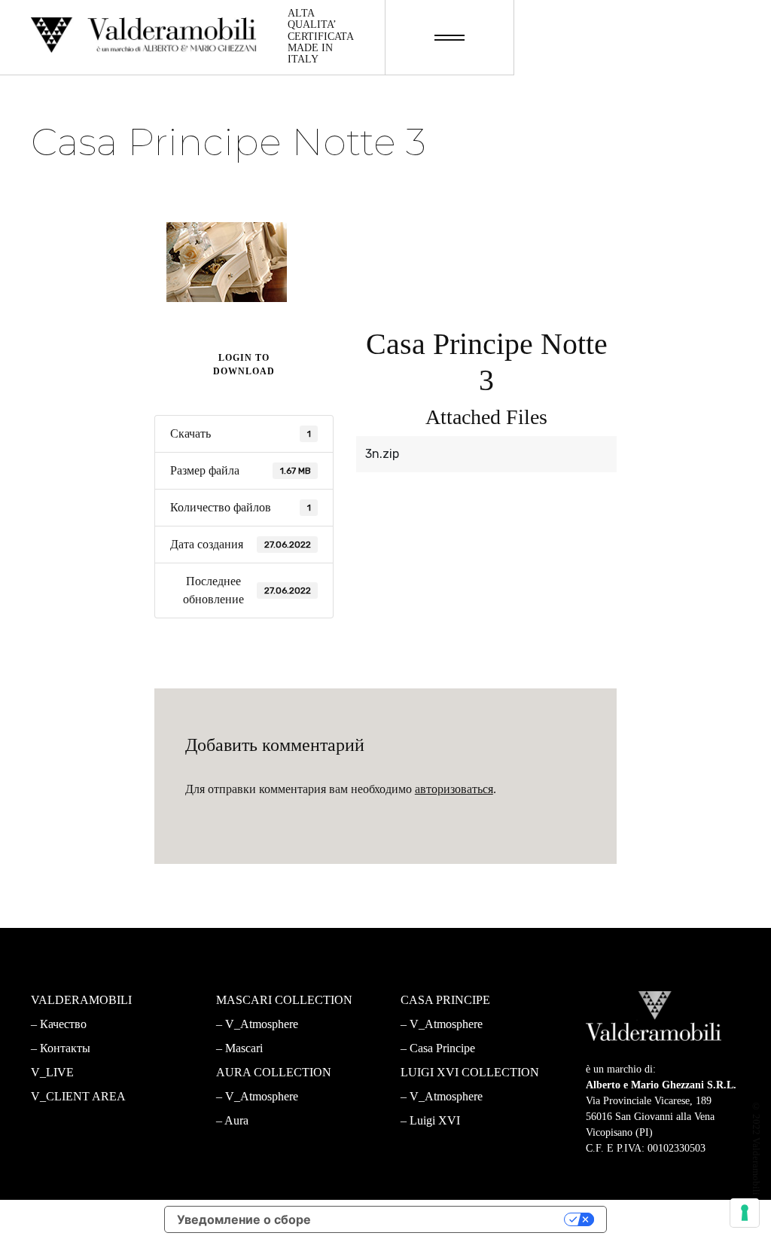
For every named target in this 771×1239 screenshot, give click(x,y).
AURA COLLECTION (273, 1072)
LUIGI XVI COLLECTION (470, 1072)
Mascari (244, 1048)
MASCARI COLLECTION (284, 999)
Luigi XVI (435, 1120)
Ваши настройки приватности (445, 1219)
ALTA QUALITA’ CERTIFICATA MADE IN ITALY (320, 37)
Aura (236, 1120)
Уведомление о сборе (244, 1219)
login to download (244, 364)
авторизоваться (454, 789)
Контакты (65, 1048)
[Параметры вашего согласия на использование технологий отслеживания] (744, 1212)
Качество (63, 1024)
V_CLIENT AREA (78, 1096)
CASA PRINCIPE (445, 999)
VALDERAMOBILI (81, 999)
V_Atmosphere (261, 1024)
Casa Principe (442, 1048)
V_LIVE (52, 1072)
